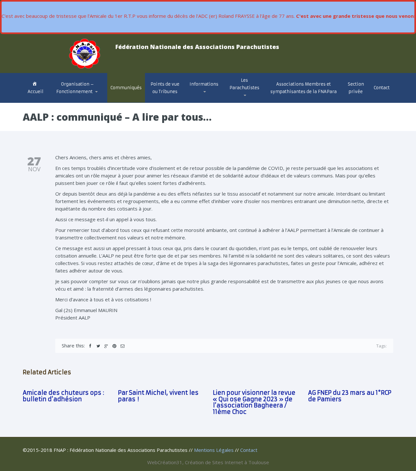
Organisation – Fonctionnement (75, 87)
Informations (203, 84)
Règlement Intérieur (80, 98)
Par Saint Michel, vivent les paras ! (158, 396)
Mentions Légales (214, 450)
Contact (382, 88)
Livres (239, 99)
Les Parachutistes (244, 84)
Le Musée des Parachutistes (253, 98)
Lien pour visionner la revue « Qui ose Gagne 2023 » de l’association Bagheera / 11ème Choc (254, 402)
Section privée (356, 87)
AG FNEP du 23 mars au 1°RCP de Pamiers (349, 396)
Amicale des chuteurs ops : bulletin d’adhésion (63, 396)
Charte (65, 100)
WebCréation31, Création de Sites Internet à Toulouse (208, 462)
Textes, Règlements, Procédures (201, 99)
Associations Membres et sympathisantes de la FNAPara (303, 87)
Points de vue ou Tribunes (164, 87)
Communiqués (126, 88)
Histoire (240, 102)
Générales (205, 102)
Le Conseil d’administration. (77, 101)
